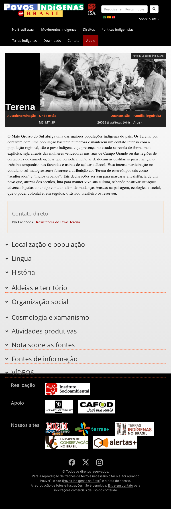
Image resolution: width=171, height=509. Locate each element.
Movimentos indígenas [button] (58, 29)
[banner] (44, 10)
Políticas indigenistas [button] (117, 29)
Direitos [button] (89, 29)
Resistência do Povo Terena (58, 221)
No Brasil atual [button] (23, 29)
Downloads (52, 40)
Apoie (90, 40)
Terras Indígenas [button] (24, 40)
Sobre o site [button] (148, 19)
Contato (73, 40)
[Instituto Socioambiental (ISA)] (92, 7)
